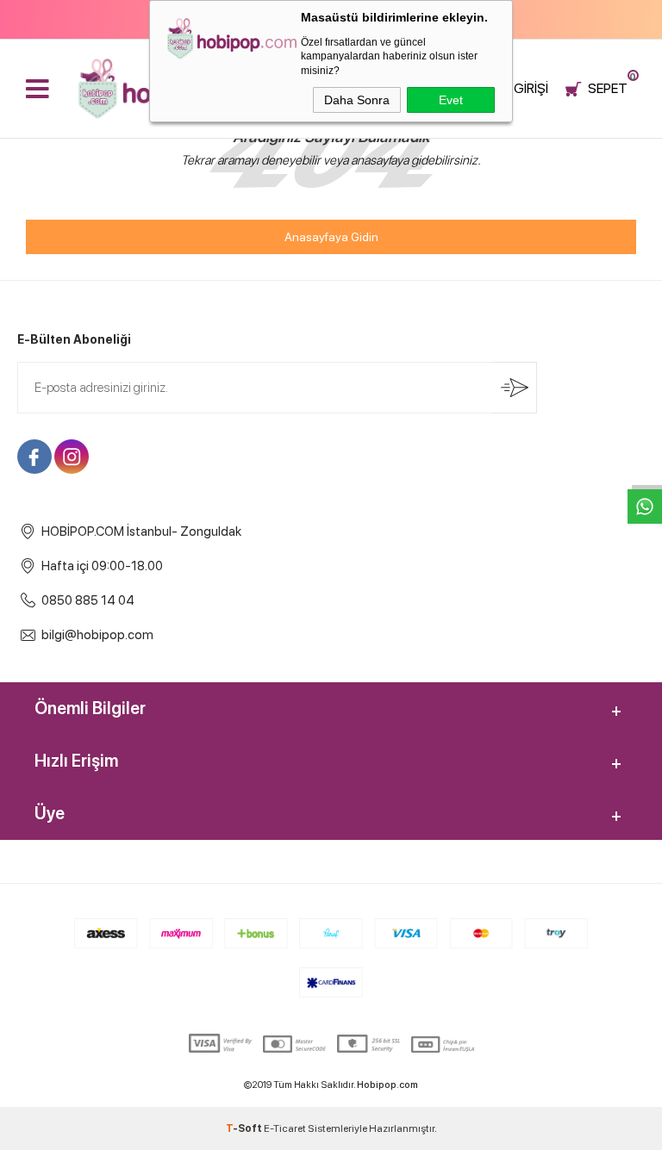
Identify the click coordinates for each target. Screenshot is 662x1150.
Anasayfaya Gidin (331, 237)
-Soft (245, 1128)
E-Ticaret (285, 1128)
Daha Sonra (357, 100)
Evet (451, 100)
